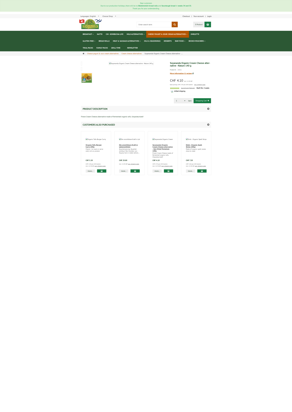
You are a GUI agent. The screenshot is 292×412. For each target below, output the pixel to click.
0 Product (199, 24)
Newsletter (132, 48)
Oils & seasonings (152, 41)
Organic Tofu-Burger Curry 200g (94, 146)
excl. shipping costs (199, 84)
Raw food (179, 41)
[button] (146, 125)
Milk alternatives (135, 34)
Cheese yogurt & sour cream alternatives (167, 34)
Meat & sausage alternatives (126, 41)
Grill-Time (115, 48)
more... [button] (90, 171)
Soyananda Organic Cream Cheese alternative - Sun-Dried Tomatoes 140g (163, 148)
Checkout (186, 16)
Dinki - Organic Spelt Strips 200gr (194, 146)
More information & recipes (181, 73)
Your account (198, 16)
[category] (123, 46)
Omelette (195, 34)
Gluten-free (88, 41)
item (190, 101)
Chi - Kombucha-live (114, 34)
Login (209, 16)
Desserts (168, 41)
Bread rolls (104, 41)
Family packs (102, 48)
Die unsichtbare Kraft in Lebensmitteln (128, 146)
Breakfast (87, 34)
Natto (99, 34)
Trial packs (88, 48)
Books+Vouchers (196, 41)
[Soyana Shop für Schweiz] (90, 24)
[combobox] (89, 16)
